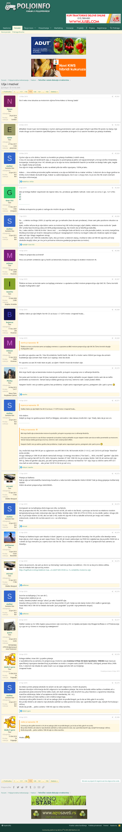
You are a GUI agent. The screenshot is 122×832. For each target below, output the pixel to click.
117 (21, 92)
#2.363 (117, 153)
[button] (35, 28)
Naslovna (7, 28)
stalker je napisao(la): (28, 722)
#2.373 (117, 504)
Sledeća (53, 92)
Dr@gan (6, 88)
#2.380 (117, 717)
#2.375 (117, 561)
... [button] (17, 92)
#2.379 (117, 683)
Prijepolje (13, 678)
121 (39, 92)
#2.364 (117, 188)
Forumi (17, 28)
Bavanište (13, 556)
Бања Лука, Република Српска (10, 394)
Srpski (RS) (7, 825)
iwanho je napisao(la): (28, 343)
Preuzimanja (44, 28)
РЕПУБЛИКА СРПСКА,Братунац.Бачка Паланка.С (10, 647)
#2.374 (117, 532)
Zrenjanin (13, 211)
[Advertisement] (61, 760)
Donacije (69, 28)
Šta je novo (28, 28)
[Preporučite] (112, 96)
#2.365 (117, 216)
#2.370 (117, 368)
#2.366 (117, 251)
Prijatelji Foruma (84, 28)
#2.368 (117, 310)
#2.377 (117, 620)
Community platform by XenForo (61, 830)
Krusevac (14, 274)
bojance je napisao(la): (28, 405)
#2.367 (117, 279)
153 (47, 92)
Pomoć (105, 825)
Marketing (58, 28)
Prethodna (7, 92)
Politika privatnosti (95, 825)
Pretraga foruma (18, 32)
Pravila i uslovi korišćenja (78, 825)
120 (35, 92)
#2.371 (117, 401)
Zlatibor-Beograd (11, 499)
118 (26, 92)
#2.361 (117, 96)
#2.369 (117, 338)
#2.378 (117, 654)
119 (30, 92)
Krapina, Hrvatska (11, 304)
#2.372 (117, 474)
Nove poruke (5, 32)
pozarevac (13, 148)
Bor (15, 176)
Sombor (14, 120)
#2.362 (117, 125)
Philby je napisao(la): (28, 430)
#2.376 (117, 591)
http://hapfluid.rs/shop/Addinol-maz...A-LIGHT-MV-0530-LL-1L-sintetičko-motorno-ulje (55, 570)
